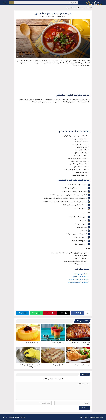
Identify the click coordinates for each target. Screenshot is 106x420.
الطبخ (86, 8)
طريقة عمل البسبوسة (59, 365)
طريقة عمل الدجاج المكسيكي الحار (78, 282)
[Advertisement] (53, 80)
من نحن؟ (22, 417)
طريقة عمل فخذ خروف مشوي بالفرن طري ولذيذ (78, 343)
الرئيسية (90, 8)
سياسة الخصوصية (14, 417)
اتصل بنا (5, 417)
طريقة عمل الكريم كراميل (33, 342)
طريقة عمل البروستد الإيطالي (82, 365)
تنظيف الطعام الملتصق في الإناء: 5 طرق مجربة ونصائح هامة (28, 366)
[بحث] (11, 2)
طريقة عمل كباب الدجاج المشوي (78, 279)
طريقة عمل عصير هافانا (58, 342)
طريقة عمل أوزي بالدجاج (81, 273)
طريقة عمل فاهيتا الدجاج (80, 276)
